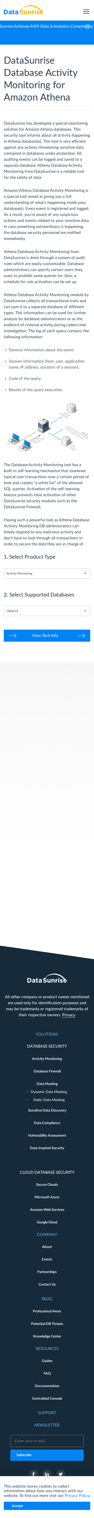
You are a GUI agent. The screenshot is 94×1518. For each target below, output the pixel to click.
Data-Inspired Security (47, 1148)
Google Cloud (47, 1222)
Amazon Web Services (47, 1210)
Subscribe (24, 1455)
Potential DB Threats (47, 1324)
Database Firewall (47, 1071)
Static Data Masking (49, 1100)
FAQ (47, 1373)
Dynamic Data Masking (49, 1092)
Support (47, 1413)
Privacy (68, 1015)
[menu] (86, 9)
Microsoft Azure (47, 1197)
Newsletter (47, 1425)
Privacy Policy (77, 1496)
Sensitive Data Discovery (47, 1110)
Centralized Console (47, 1398)
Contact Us (47, 1284)
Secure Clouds (47, 1185)
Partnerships (47, 1272)
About (47, 1247)
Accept (17, 1506)
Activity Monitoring (47, 1059)
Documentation (47, 1386)
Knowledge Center (47, 1336)
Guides (47, 1361)
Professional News (47, 1311)
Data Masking (47, 1084)
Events (47, 1259)
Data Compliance (47, 1123)
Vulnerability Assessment (47, 1135)
